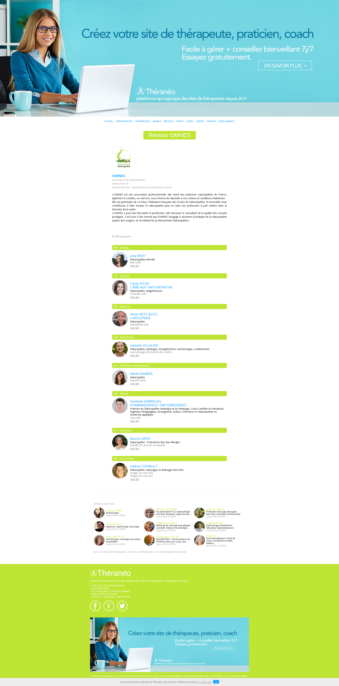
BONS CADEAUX (226, 121)
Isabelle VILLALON (144, 345)
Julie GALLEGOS (215, 509)
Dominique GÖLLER (167, 536)
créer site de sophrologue (170, 676)
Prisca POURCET (115, 536)
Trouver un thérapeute (140, 551)
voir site (134, 265)
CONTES (200, 121)
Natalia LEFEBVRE (166, 509)
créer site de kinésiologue (193, 676)
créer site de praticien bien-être (127, 676)
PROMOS (211, 121)
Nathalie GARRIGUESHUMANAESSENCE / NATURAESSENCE (158, 403)
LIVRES (189, 121)
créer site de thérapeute (102, 676)
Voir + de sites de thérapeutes (110, 551)
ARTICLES (168, 121)
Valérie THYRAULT (144, 466)
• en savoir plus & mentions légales (110, 591)
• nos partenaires (99, 588)
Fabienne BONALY (166, 523)
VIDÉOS (179, 121)
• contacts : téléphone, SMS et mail (110, 596)
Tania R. (210, 535)
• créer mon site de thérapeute (107, 585)
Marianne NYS (114, 524)
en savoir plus (205, 682)
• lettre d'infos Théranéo (104, 594)
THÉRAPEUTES (142, 121)
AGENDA (157, 121)
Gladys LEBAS (114, 510)
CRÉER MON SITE (124, 121)
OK (216, 681)
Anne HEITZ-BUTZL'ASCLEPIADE (143, 316)
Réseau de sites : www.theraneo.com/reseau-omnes (142, 187)
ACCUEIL (109, 121)
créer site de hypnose (214, 676)
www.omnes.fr (120, 183)
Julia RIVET (138, 256)
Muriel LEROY (140, 438)
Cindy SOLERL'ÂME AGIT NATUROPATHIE (151, 285)
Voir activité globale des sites (170, 551)
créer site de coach (149, 676)
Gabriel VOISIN (214, 523)
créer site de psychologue (236, 676)
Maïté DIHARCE (141, 373)
